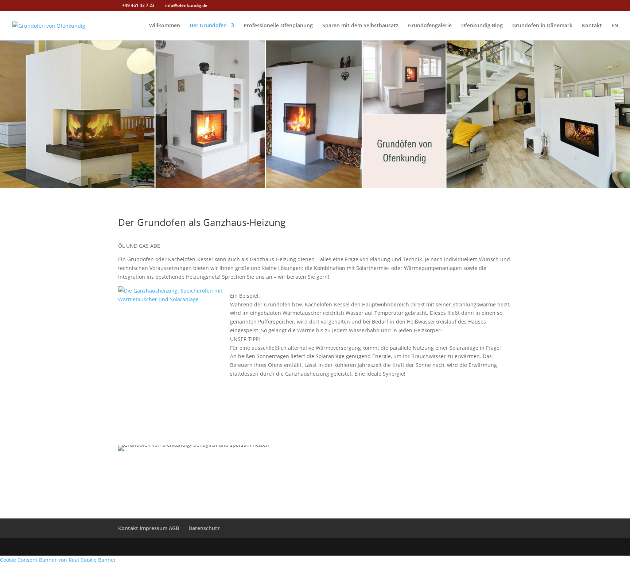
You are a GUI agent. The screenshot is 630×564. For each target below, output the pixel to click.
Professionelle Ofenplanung (278, 26)
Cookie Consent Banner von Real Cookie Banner (58, 559)
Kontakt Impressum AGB (148, 528)
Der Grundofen (208, 26)
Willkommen (164, 26)
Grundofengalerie (430, 26)
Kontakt (592, 26)
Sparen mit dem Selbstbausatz (360, 26)
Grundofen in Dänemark (542, 26)
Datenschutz (204, 528)
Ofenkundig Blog (482, 26)
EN (614, 26)
